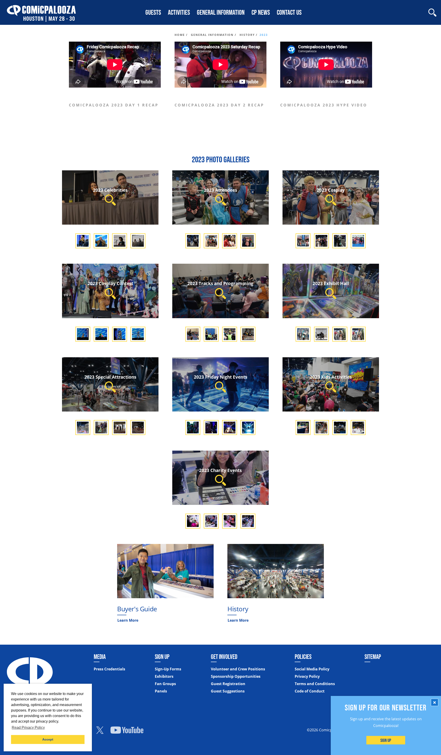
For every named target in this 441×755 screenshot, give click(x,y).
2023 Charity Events (220, 470)
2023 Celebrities (110, 190)
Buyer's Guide (137, 608)
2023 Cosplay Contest (110, 283)
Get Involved (224, 656)
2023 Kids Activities (331, 377)
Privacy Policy (307, 676)
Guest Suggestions (228, 691)
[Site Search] (432, 12)
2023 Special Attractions (110, 377)
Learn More (127, 620)
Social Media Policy (312, 669)
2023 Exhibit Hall (331, 283)
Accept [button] (47, 739)
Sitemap (373, 656)
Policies (303, 656)
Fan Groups (165, 684)
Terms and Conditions (315, 684)
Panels (161, 691)
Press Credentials (109, 669)
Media (100, 656)
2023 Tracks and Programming (220, 283)
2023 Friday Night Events (220, 377)
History (237, 608)
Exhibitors (164, 676)
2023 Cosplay (331, 190)
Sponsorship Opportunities (235, 676)
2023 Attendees (220, 190)
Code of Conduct (310, 691)
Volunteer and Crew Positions (238, 669)
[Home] (41, 12)
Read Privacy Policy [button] (28, 727)
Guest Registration (228, 684)
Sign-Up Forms (168, 669)
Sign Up (386, 740)
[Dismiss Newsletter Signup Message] (434, 702)
